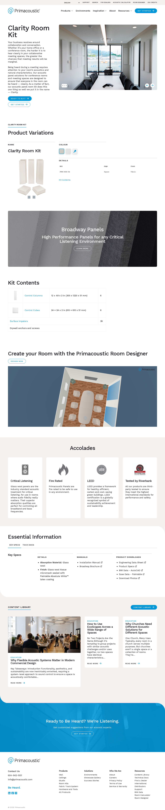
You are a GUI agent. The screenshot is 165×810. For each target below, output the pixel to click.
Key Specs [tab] (14, 545)
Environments (83, 10)
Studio (62, 780)
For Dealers (105, 2)
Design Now (17, 361)
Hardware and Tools (68, 789)
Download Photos (128, 578)
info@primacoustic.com (20, 779)
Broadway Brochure (90, 566)
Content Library (142, 607)
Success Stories (91, 780)
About (112, 10)
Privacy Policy (115, 780)
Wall (61, 775)
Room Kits (63, 783)
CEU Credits (152, 2)
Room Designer (139, 2)
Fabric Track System (68, 786)
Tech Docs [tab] (28, 545)
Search (95, 2)
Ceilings (62, 777)
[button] (67, 10)
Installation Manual (90, 562)
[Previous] (152, 85)
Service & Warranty (118, 786)
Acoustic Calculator (121, 2)
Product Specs (126, 566)
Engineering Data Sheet (131, 562)
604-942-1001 (15, 775)
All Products (64, 792)
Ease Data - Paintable (130, 574)
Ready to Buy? (18, 99)
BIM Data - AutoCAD (129, 570)
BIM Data (139, 792)
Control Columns (34, 295)
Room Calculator (142, 795)
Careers (113, 777)
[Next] (147, 85)
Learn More (82, 248)
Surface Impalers (19, 321)
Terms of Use (115, 783)
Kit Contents (64, 180)
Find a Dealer (141, 780)
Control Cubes (32, 310)
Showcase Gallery (92, 777)
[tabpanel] (82, 568)
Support (86, 2)
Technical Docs (141, 777)
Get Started (144, 11)
